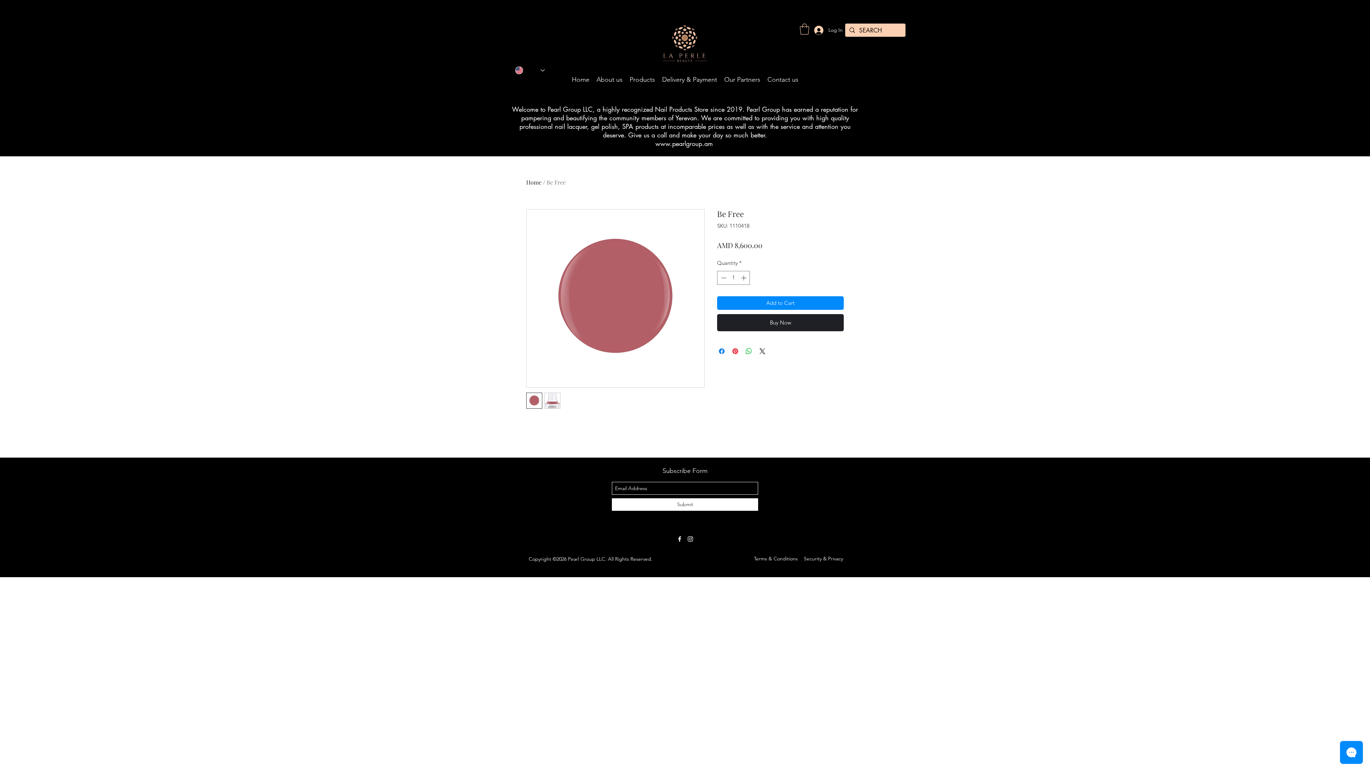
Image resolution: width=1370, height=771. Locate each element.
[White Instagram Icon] (690, 539)
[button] (804, 29)
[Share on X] (762, 351)
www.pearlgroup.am (684, 143)
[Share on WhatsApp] (749, 351)
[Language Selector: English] (530, 70)
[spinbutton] (734, 277)
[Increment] (744, 277)
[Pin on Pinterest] (735, 351)
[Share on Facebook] (721, 351)
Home (534, 182)
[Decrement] (723, 277)
